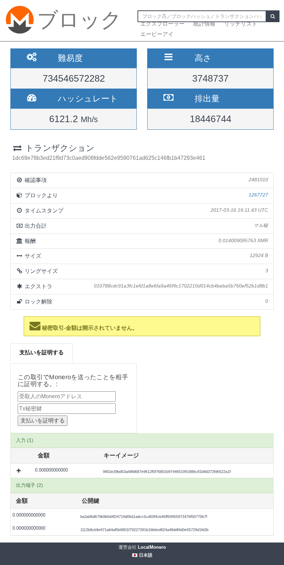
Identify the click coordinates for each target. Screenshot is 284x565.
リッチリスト (240, 24)
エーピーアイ (157, 34)
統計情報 (204, 24)
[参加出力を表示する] (19, 470)
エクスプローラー (162, 24)
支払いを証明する (41, 352)
